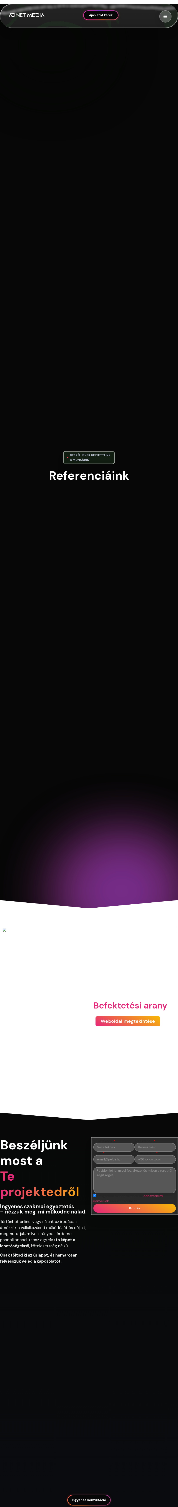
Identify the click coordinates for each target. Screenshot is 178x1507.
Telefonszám (145, 1153)
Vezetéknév (103, 1141)
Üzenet (99, 1165)
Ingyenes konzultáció (89, 1500)
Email (97, 1153)
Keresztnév (144, 1141)
